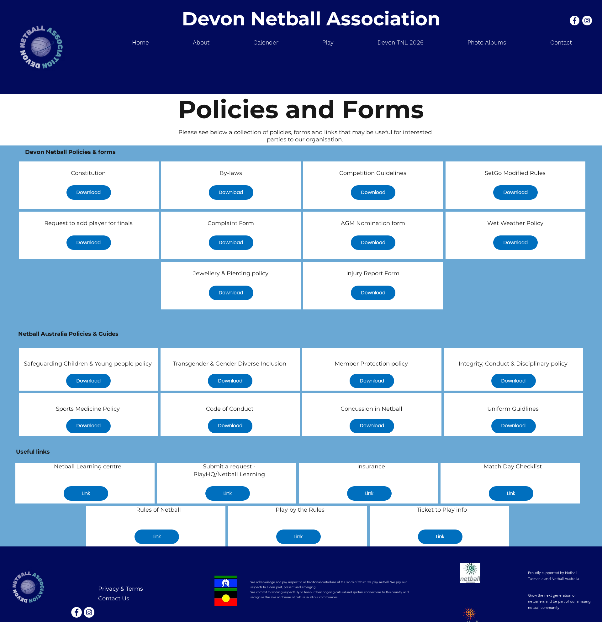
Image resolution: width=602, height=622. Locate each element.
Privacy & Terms (120, 588)
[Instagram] (587, 20)
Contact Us (113, 598)
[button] (328, 42)
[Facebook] (574, 20)
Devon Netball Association (311, 18)
